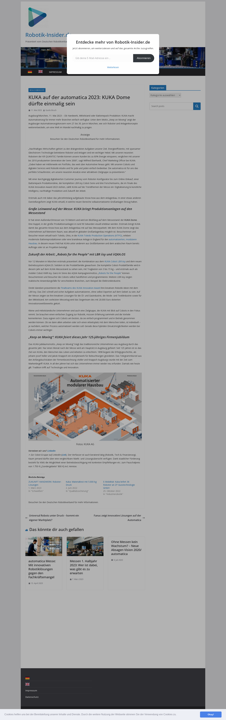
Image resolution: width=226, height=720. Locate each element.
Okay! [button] (211, 714)
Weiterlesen (113, 67)
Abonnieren (144, 58)
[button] (177, 714)
